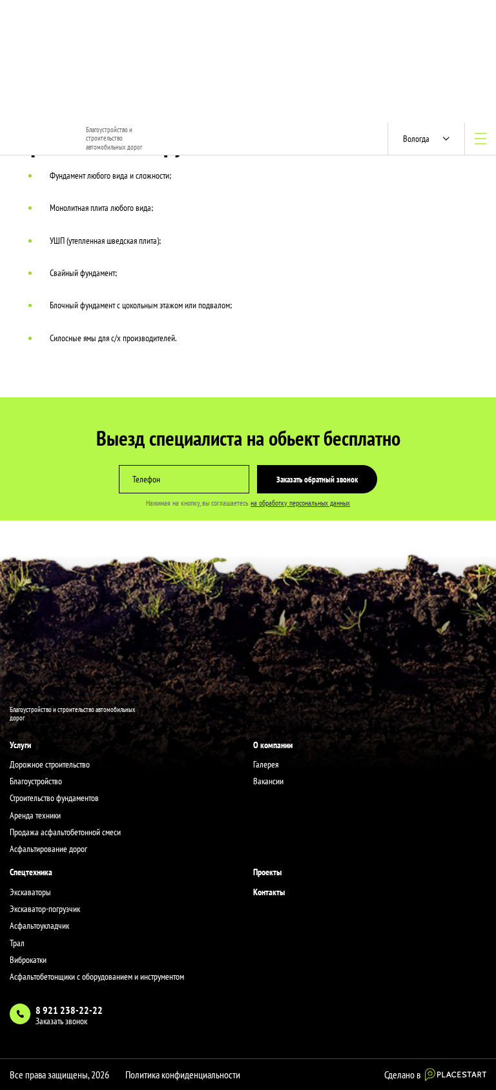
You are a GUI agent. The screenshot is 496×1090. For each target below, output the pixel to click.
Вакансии (268, 781)
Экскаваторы (30, 892)
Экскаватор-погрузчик (45, 909)
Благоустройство (36, 781)
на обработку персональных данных (300, 503)
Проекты (267, 872)
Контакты (269, 892)
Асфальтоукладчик (39, 925)
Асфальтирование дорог (48, 849)
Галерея (265, 764)
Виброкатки (28, 960)
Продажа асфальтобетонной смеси (65, 832)
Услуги (20, 745)
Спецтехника (31, 872)
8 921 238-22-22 (69, 1010)
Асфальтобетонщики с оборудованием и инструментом (97, 976)
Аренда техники (35, 815)
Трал (17, 943)
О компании (273, 745)
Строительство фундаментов (54, 798)
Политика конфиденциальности (182, 1074)
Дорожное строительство (50, 764)
